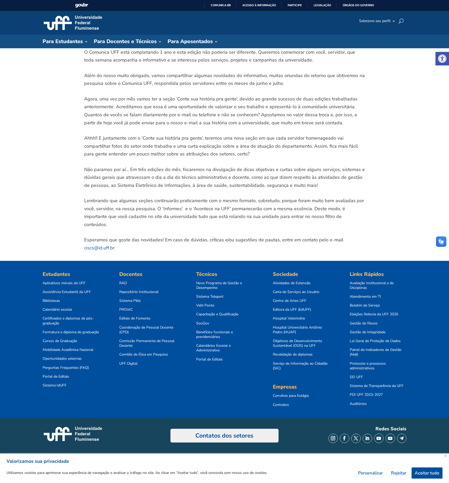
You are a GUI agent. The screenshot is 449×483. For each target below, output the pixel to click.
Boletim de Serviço (365, 305)
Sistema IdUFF (55, 385)
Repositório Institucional (139, 292)
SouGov (202, 323)
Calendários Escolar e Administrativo (213, 348)
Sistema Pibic (130, 300)
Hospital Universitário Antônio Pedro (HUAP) (297, 330)
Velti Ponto (205, 305)
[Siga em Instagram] (333, 438)
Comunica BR (221, 5)
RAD (123, 283)
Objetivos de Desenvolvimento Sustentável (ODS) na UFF (297, 343)
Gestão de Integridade (367, 332)
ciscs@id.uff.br (99, 248)
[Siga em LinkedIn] (367, 438)
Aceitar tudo (427, 473)
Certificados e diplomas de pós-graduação (68, 320)
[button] (442, 58)
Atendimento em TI (365, 296)
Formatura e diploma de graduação (71, 332)
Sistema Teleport (209, 296)
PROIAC (126, 309)
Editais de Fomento (134, 318)
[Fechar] (445, 456)
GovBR (81, 5)
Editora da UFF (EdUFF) (292, 309)
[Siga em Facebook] (344, 438)
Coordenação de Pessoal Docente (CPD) (146, 330)
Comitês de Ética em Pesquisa (143, 354)
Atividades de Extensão (292, 283)
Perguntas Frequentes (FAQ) (66, 367)
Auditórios (358, 404)
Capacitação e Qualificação (217, 314)
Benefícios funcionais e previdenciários (214, 334)
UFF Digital (128, 363)
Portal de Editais (56, 376)
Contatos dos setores (224, 436)
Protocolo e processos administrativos (368, 366)
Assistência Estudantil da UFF (67, 292)
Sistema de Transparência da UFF (377, 386)
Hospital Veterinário (289, 318)
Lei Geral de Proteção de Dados (375, 341)
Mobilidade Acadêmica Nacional (68, 350)
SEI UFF (356, 377)
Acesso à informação (259, 5)
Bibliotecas (51, 300)
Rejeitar (398, 473)
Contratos (281, 405)
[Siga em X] (356, 438)
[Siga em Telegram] (401, 438)
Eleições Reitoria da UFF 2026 (374, 314)
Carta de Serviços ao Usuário (296, 292)
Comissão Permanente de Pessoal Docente (146, 343)
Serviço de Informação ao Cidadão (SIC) (300, 366)
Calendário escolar (57, 309)
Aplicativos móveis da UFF (64, 283)
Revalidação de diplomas (293, 354)
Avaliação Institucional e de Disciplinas (372, 285)
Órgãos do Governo (358, 5)
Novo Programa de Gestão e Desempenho (219, 285)
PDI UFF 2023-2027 (366, 394)
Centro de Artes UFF (289, 300)
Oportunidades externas (62, 358)
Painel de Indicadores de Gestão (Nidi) (375, 352)
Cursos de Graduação (60, 341)
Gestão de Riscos (364, 323)
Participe (295, 5)
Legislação (322, 5)
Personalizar (370, 473)
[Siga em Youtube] (379, 438)
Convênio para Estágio (291, 395)
